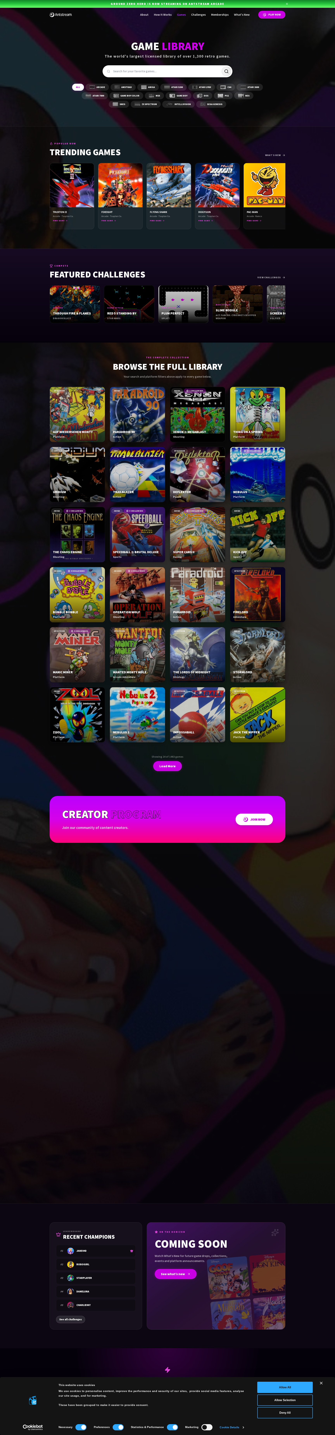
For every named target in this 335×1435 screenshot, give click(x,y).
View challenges (269, 277)
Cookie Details (229, 1427)
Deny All (285, 1412)
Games (181, 14)
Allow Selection (285, 1400)
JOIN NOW (257, 819)
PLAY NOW (274, 14)
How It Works (163, 14)
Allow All (285, 1387)
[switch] (118, 1427)
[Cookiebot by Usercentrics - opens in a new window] (33, 1427)
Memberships (220, 14)
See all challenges (70, 1319)
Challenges (198, 14)
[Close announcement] (286, 3)
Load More (167, 766)
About (144, 14)
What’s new (273, 155)
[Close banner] (321, 1383)
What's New (242, 14)
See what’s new (173, 1274)
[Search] (226, 71)
